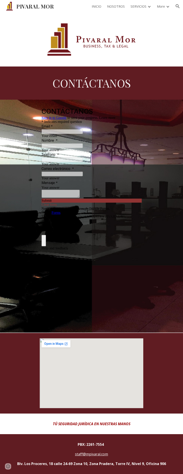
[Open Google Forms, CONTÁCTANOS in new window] (135, 111)
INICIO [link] (96, 6)
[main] (91, 83)
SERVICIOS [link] (138, 6)
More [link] (161, 6)
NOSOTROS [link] (116, 6)
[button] (177, 6)
